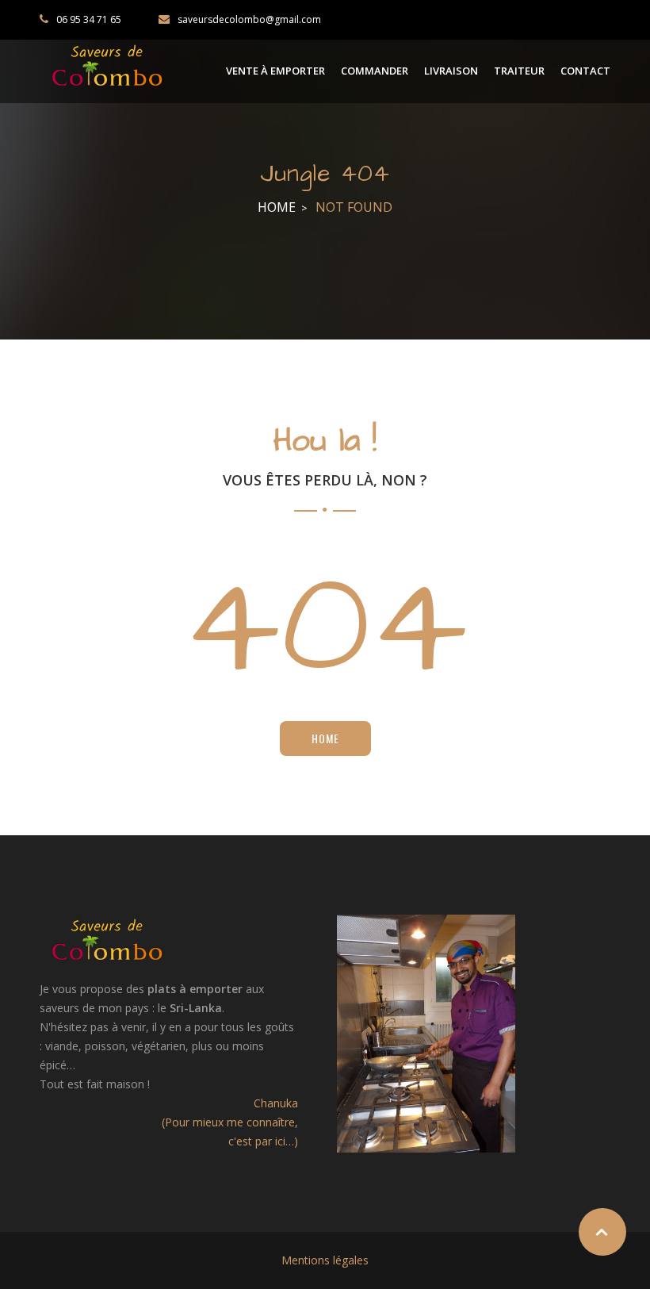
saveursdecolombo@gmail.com (249, 19)
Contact (585, 70)
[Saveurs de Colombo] (107, 65)
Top (602, 1232)
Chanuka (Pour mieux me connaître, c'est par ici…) (230, 1122)
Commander (374, 70)
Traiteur (519, 70)
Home (277, 207)
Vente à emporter (275, 70)
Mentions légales (325, 1260)
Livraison (451, 70)
